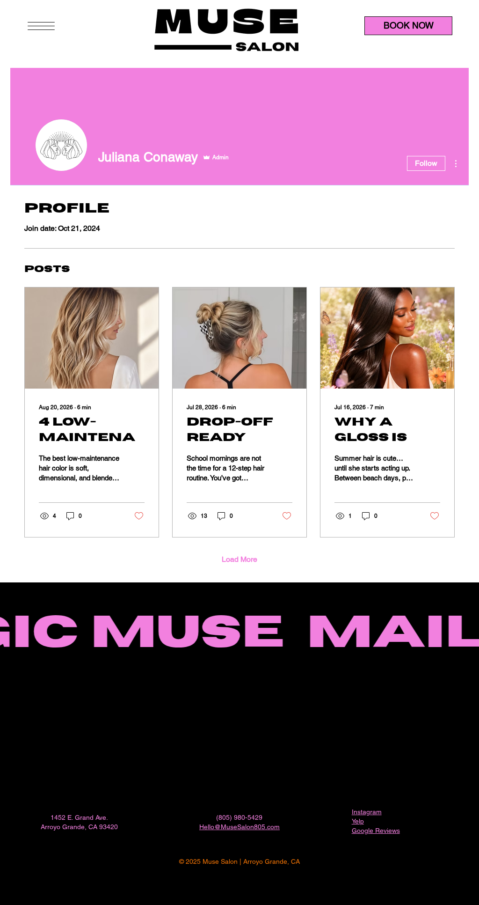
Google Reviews (376, 830)
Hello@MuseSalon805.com (239, 827)
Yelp (358, 821)
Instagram (367, 812)
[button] (41, 26)
